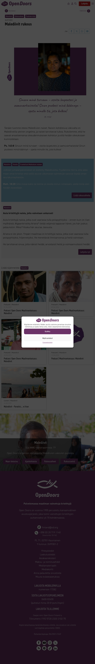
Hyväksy (47, 331)
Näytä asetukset (47, 338)
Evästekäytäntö (47, 342)
